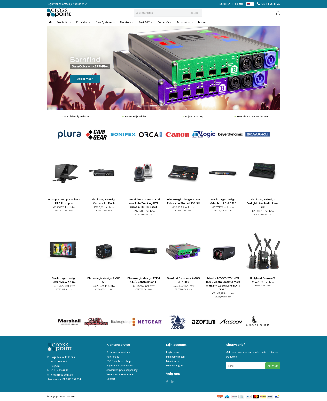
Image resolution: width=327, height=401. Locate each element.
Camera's (163, 22)
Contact (110, 378)
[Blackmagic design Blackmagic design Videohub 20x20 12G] (223, 173)
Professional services (118, 352)
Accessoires (183, 22)
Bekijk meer (85, 78)
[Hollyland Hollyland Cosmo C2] (263, 251)
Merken (202, 22)
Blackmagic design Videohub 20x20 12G (223, 201)
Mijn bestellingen (175, 356)
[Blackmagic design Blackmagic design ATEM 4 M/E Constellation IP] (143, 251)
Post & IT (144, 22)
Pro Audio (62, 22)
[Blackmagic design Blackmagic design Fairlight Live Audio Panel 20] (263, 173)
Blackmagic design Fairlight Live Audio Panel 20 (263, 203)
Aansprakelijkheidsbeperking (121, 370)
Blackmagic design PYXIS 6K (103, 279)
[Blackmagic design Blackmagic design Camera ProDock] (104, 173)
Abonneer (273, 365)
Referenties (112, 356)
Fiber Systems (104, 22)
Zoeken (194, 12)
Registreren (224, 3)
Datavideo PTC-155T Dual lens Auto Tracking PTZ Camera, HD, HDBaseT (144, 203)
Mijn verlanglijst (174, 365)
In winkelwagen (62, 216)
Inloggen (239, 3)
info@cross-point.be (62, 374)
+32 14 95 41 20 (270, 4)
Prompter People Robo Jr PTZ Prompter (64, 201)
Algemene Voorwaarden (119, 365)
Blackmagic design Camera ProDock (104, 201)
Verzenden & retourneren (120, 374)
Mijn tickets (172, 361)
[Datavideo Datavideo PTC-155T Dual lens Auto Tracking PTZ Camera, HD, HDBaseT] (143, 173)
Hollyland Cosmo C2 (263, 278)
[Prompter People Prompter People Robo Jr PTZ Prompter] (64, 173)
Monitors (125, 22)
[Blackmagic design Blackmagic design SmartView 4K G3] (64, 251)
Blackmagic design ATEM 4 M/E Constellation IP (143, 279)
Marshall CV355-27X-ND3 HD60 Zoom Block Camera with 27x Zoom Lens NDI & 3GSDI (223, 283)
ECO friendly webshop (118, 361)
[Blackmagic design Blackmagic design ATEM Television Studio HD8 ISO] (183, 173)
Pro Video (82, 22)
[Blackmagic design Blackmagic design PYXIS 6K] (104, 251)
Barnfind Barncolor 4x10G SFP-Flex (183, 279)
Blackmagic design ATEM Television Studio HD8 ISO (183, 201)
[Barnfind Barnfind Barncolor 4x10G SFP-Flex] (183, 251)
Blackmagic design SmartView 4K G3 (64, 279)
